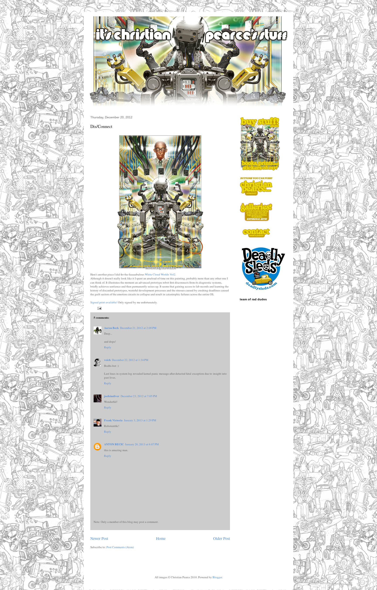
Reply (107, 347)
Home (161, 538)
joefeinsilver (111, 396)
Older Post (221, 538)
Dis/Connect (101, 126)
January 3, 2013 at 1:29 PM (140, 420)
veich (107, 360)
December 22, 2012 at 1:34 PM (130, 360)
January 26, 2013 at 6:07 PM (142, 444)
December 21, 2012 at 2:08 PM (138, 328)
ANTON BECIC (114, 444)
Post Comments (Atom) (120, 547)
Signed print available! (103, 302)
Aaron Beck (111, 328)
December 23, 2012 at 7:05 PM (139, 396)
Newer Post (99, 538)
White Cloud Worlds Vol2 (160, 274)
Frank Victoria (113, 420)
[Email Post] (98, 308)
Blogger (217, 577)
